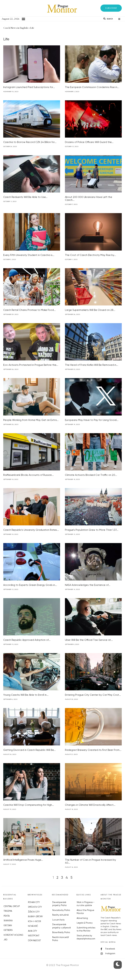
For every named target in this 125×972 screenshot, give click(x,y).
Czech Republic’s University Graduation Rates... (31, 530)
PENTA (7, 916)
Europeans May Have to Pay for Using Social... (91, 420)
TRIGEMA (8, 911)
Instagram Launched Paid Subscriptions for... (29, 87)
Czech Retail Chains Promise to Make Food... (29, 310)
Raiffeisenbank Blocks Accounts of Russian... (28, 475)
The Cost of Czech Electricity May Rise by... (90, 255)
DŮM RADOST (34, 941)
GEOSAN (8, 926)
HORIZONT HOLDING (13, 935)
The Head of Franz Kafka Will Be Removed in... (91, 365)
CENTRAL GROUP (12, 906)
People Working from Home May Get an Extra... (31, 420)
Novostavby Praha (61, 910)
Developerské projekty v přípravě (61, 926)
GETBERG (8, 930)
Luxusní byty (58, 920)
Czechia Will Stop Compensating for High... (28, 805)
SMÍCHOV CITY (35, 907)
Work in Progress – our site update (86, 904)
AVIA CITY (32, 931)
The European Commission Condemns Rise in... (92, 87)
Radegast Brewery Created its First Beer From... (93, 750)
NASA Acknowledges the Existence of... (87, 585)
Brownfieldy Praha (61, 932)
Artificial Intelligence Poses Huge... (23, 860)
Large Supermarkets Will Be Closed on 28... (90, 310)
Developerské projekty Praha (59, 904)
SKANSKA (8, 921)
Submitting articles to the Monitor (86, 929)
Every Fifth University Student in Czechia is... (28, 255)
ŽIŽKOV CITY (34, 912)
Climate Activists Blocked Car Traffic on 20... (91, 475)
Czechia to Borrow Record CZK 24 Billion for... (29, 142)
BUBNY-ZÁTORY (35, 917)
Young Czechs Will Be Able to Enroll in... (26, 695)
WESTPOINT (33, 936)
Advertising (82, 918)
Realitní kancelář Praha (60, 939)
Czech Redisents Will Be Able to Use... (25, 197)
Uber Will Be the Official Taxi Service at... (89, 640)
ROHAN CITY (34, 902)
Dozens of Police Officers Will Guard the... (89, 142)
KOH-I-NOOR (34, 921)
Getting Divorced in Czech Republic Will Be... (29, 750)
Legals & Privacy (85, 923)
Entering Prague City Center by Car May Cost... (93, 695)
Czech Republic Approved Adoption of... (26, 640)
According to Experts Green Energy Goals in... (30, 585)
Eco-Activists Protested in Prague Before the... (30, 365)
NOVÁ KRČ (33, 926)
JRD (5, 940)
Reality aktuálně (60, 915)
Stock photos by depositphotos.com (86, 937)
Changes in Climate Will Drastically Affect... (90, 805)
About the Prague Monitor (85, 912)
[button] (111, 8)
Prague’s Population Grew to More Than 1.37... (91, 530)
